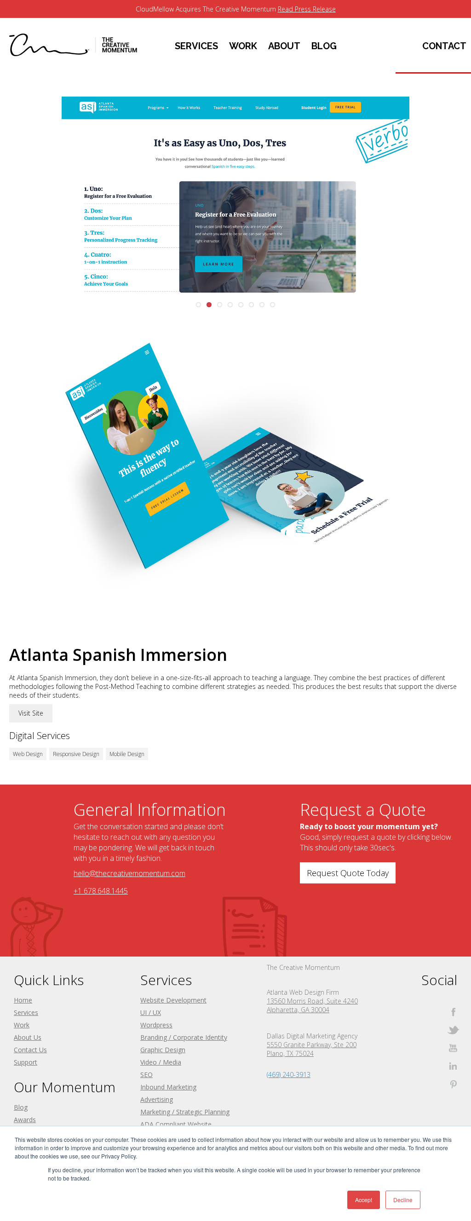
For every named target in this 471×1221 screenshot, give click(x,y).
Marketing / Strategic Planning (185, 1111)
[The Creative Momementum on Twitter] (453, 1030)
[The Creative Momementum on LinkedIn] (453, 1066)
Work (21, 1024)
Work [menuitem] (243, 46)
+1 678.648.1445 (101, 891)
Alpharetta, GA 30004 (298, 1009)
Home (23, 1000)
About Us (27, 1037)
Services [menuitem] (196, 46)
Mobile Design (126, 754)
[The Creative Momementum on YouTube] (453, 1048)
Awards (25, 1119)
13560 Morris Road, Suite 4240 (312, 1001)
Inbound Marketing (168, 1087)
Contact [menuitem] (444, 46)
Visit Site (30, 713)
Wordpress (156, 1024)
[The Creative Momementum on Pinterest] (453, 1084)
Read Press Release (307, 9)
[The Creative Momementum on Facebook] (453, 1012)
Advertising (156, 1099)
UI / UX (150, 1012)
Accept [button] (363, 1200)
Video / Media (160, 1062)
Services (26, 1012)
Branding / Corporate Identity (183, 1037)
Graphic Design (162, 1049)
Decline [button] (403, 1200)
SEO (146, 1074)
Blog (21, 1107)
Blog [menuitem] (324, 46)
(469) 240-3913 (288, 1074)
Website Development (173, 1000)
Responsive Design (76, 754)
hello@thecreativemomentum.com (129, 873)
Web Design (28, 754)
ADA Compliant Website (176, 1124)
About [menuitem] (284, 46)
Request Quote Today (348, 872)
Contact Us (30, 1049)
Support (25, 1062)
